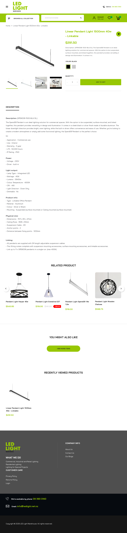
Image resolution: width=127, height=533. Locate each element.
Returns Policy (11, 480)
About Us (69, 449)
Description (12, 107)
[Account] (94, 18)
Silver (74, 67)
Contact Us (69, 453)
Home (8, 26)
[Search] (81, 18)
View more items (63, 349)
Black (68, 67)
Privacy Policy (11, 476)
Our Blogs (69, 456)
